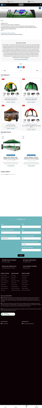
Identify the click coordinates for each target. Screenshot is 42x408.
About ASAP (13, 275)
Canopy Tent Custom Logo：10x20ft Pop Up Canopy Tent (10, 158)
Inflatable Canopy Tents (5, 277)
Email (23, 224)
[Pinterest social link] (24, 67)
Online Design (24, 277)
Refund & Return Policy (15, 280)
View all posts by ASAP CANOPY (21, 59)
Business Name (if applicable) (7, 230)
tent (21, 63)
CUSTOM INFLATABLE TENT (10, 100)
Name (2, 224)
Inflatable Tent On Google (15, 290)
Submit (21, 255)
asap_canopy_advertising (10, 33)
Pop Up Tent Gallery (11, 155)
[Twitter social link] (21, 67)
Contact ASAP (13, 277)
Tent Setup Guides (25, 284)
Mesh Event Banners (4, 288)
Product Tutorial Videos (15, 288)
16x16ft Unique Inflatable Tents (31, 99)
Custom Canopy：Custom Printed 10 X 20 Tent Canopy (31, 158)
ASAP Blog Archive (14, 286)
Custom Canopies (4, 275)
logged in (7, 174)
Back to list (21, 71)
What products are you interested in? (8, 235)
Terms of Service (14, 284)
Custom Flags (3, 284)
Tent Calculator (24, 286)
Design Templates (25, 288)
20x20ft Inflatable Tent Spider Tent (10, 99)
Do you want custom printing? (28, 235)
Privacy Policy (13, 282)
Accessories (3, 290)
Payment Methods (25, 280)
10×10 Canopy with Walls (10, 125)
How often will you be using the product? (30, 241)
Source (2, 33)
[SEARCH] (40, 8)
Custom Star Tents (4, 282)
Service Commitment (25, 275)
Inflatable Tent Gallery (21, 11)
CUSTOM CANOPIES (7, 127)
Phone (23, 230)
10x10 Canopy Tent (14, 127)
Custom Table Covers (4, 280)
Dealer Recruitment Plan (26, 290)
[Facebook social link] (18, 67)
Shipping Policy (24, 282)
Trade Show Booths (4, 286)
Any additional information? (27, 247)
